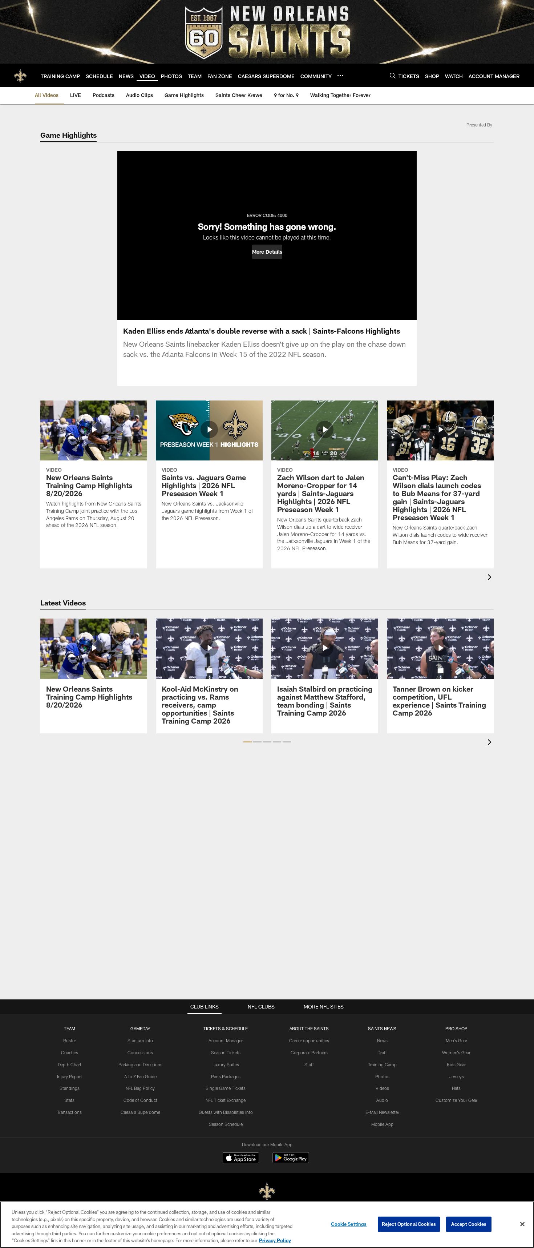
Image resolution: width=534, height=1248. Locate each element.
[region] (267, 1224)
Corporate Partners (309, 1052)
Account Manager (226, 1040)
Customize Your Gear (456, 1100)
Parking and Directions (140, 1064)
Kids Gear (456, 1064)
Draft (382, 1052)
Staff (309, 1064)
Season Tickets (225, 1052)
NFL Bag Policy (140, 1088)
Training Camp (382, 1064)
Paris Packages (225, 1076)
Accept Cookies (468, 1224)
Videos (382, 1088)
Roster (69, 1040)
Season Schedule (226, 1124)
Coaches (69, 1052)
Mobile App (382, 1124)
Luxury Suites (226, 1064)
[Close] (522, 1224)
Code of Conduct (140, 1100)
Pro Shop (456, 1028)
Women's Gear (456, 1052)
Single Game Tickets (226, 1088)
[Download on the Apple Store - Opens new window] (240, 1158)
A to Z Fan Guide (140, 1076)
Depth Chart (69, 1064)
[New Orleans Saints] (267, 1191)
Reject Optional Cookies (409, 1224)
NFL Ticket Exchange (226, 1100)
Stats (69, 1100)
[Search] (393, 75)
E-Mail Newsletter (382, 1112)
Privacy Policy (275, 1240)
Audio (382, 1100)
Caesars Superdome (140, 1112)
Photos (382, 1076)
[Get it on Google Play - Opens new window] (290, 1161)
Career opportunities (309, 1040)
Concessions (140, 1052)
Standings (70, 1088)
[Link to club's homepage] (20, 75)
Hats (456, 1088)
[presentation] (491, 578)
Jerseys (456, 1076)
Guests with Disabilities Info (226, 1112)
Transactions (69, 1112)
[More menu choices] (340, 75)
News (382, 1040)
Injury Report (69, 1076)
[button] (267, 252)
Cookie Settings (349, 1224)
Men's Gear (456, 1040)
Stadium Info (140, 1040)
